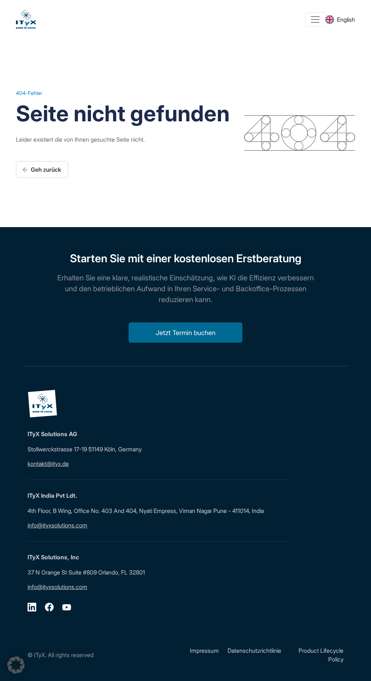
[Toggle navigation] (315, 19)
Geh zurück (45, 169)
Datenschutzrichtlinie (254, 650)
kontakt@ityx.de (48, 463)
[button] (16, 665)
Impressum (204, 650)
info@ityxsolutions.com (57, 525)
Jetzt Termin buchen (186, 333)
